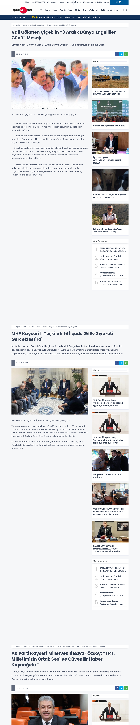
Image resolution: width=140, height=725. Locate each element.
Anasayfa (16, 25)
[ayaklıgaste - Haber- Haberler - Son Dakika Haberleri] (22, 10)
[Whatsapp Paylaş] (126, 54)
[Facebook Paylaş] (117, 54)
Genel (54, 10)
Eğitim (77, 10)
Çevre (47, 10)
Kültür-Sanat (106, 10)
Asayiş (63, 10)
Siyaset (25, 326)
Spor (116, 10)
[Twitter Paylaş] (121, 54)
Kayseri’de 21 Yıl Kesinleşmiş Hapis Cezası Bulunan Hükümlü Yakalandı (66, 17)
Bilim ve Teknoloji (90, 10)
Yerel (70, 10)
